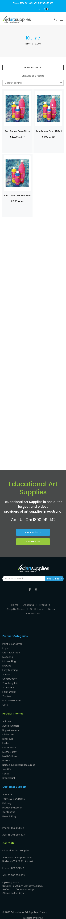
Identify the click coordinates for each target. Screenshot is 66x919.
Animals (6, 721)
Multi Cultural (9, 756)
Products (44, 604)
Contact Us (33, 541)
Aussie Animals (10, 725)
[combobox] (33, 83)
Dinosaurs (7, 738)
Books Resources (11, 700)
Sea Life (6, 769)
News (51, 609)
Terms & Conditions (13, 799)
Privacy (44, 912)
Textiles (6, 696)
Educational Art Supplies (24, 912)
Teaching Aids (10, 683)
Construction (9, 678)
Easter (5, 743)
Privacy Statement (12, 807)
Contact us (33, 613)
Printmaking (9, 661)
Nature (6, 760)
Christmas (8, 734)
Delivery (6, 803)
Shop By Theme (16, 609)
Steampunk (8, 778)
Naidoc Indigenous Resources (18, 765)
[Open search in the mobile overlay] (55, 19)
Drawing (6, 665)
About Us (28, 604)
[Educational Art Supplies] (16, 21)
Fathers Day (9, 747)
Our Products (33, 532)
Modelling (7, 657)
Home (15, 604)
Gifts (5, 704)
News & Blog (9, 816)
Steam (6, 674)
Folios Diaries (9, 691)
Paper (5, 648)
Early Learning (10, 670)
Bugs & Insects (10, 730)
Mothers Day (9, 752)
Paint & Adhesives (12, 644)
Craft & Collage (11, 652)
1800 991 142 (44, 519)
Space (5, 773)
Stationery (8, 687)
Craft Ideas (37, 609)
